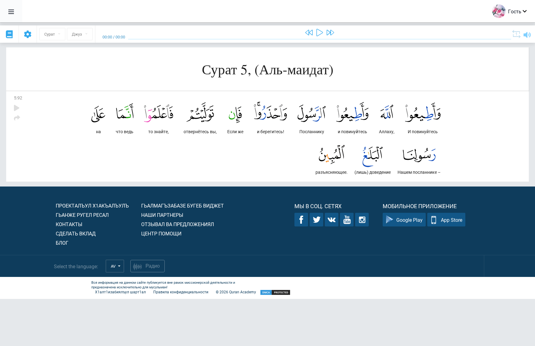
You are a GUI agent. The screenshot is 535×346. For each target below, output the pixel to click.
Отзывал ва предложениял (177, 224)
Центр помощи (161, 233)
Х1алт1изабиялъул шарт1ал (120, 291)
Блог (62, 242)
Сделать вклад (76, 233)
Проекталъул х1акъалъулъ (92, 205)
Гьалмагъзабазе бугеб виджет (182, 205)
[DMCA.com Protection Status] (275, 292)
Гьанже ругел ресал (82, 215)
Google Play (409, 220)
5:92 (18, 98)
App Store (451, 220)
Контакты (69, 224)
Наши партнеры (162, 215)
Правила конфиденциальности (180, 291)
